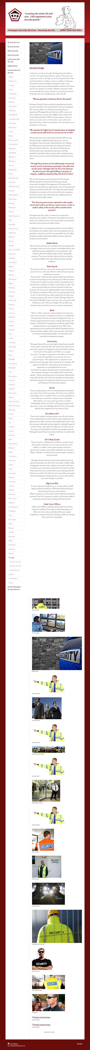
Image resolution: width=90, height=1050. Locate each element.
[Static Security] (45, 603)
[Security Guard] (48, 766)
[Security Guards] (48, 683)
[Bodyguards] (48, 1002)
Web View (79, 1044)
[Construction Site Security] (48, 749)
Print (11, 1044)
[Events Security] (48, 894)
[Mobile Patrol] (57, 653)
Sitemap (15, 1044)
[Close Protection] (47, 708)
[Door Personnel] (42, 959)
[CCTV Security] (48, 623)
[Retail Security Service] (46, 791)
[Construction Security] (48, 982)
